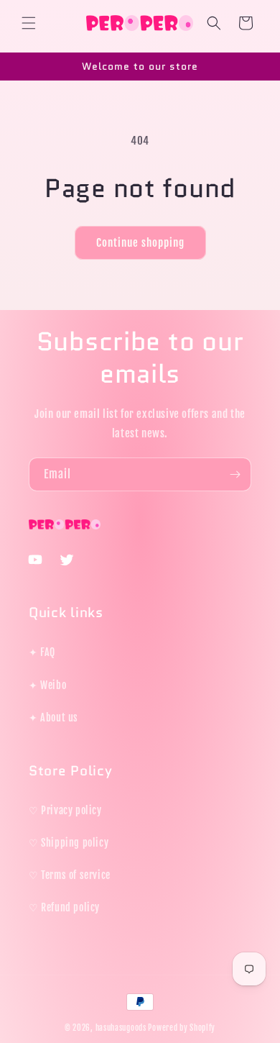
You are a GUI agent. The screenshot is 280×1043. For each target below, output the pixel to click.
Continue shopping (140, 243)
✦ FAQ (42, 652)
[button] (29, 23)
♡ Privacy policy (65, 810)
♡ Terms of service (70, 875)
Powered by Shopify (181, 1028)
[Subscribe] (235, 474)
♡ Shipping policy (68, 843)
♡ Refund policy (64, 907)
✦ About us (53, 717)
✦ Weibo (47, 685)
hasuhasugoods (120, 1028)
